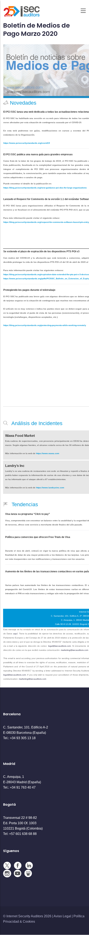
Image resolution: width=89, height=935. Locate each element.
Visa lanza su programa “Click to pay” (27, 514)
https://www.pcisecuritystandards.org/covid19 (26, 143)
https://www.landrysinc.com (50, 487)
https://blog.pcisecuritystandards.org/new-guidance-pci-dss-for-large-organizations (45, 188)
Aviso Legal (62, 916)
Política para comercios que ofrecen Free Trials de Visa (37, 537)
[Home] (21, 9)
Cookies (29, 921)
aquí (15, 633)
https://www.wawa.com (47, 453)
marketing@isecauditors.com (74, 650)
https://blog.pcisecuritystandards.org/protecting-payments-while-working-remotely (44, 325)
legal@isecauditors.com (59, 646)
